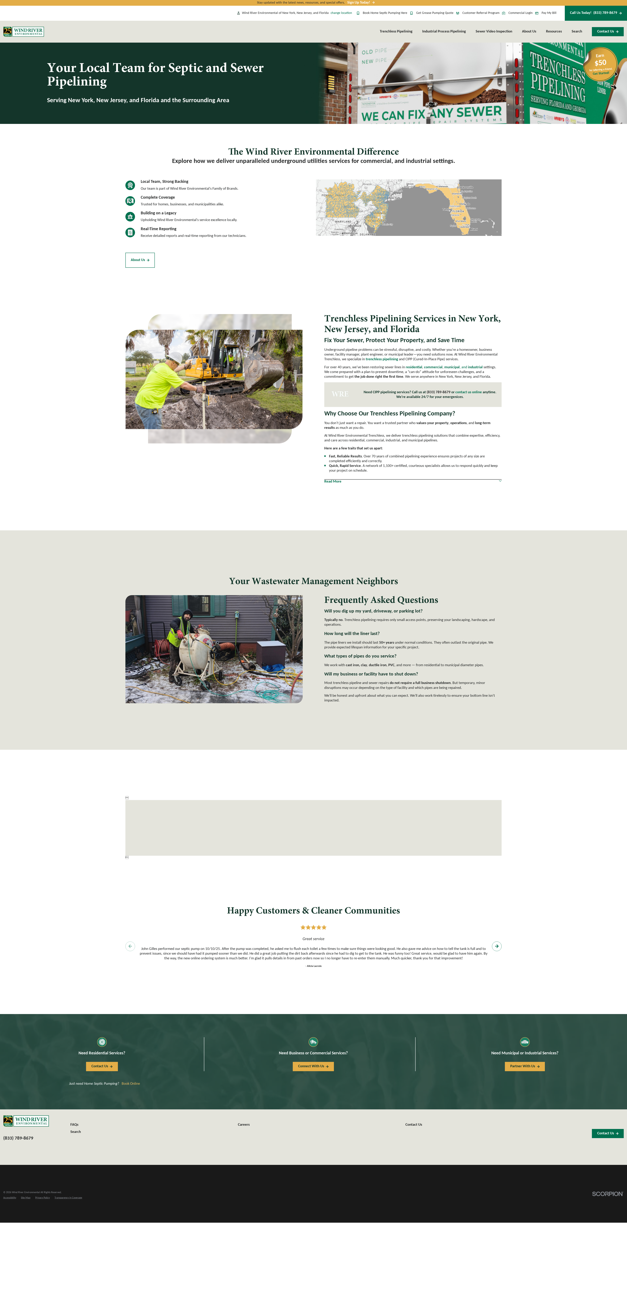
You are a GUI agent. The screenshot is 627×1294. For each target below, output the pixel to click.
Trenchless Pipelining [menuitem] (396, 31)
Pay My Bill (549, 13)
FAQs (74, 1125)
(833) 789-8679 (438, 392)
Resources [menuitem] (554, 31)
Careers (244, 1125)
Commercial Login (520, 13)
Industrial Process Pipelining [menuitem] (444, 31)
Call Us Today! (593, 13)
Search (75, 1132)
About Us (138, 260)
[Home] (23, 31)
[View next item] (497, 946)
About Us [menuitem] (529, 31)
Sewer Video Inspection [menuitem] (494, 31)
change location (341, 13)
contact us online (468, 392)
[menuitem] (9, 1197)
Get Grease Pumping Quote (434, 13)
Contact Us (605, 31)
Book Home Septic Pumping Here (385, 13)
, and (463, 367)
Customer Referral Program (480, 13)
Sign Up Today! (358, 3)
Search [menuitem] (577, 31)
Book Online (131, 1084)
